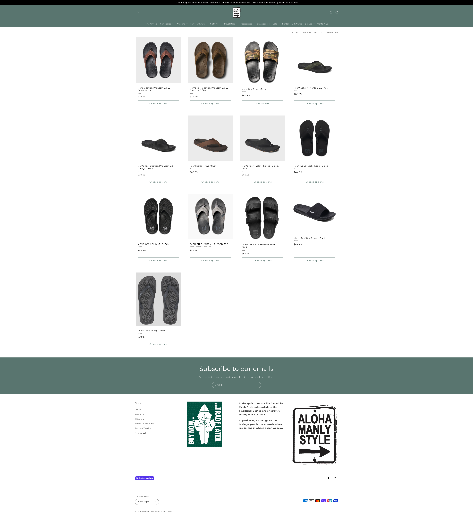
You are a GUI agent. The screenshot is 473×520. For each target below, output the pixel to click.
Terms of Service (143, 428)
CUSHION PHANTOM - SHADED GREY (209, 244)
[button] (138, 12)
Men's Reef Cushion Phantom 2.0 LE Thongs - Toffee (209, 89)
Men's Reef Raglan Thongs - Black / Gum (260, 167)
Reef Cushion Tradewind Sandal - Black (259, 245)
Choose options (158, 103)
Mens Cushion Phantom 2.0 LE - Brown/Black (155, 89)
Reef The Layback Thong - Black (311, 166)
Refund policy (142, 433)
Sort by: (295, 32)
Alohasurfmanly (148, 511)
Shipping (139, 419)
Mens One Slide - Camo (254, 89)
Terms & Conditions (144, 423)
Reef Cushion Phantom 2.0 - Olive (312, 88)
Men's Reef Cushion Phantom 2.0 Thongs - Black (155, 167)
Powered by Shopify (163, 511)
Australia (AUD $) (145, 502)
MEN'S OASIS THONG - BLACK (153, 244)
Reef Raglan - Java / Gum (203, 166)
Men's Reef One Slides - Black (309, 238)
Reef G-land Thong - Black (152, 330)
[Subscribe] (258, 385)
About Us (139, 414)
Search (138, 410)
